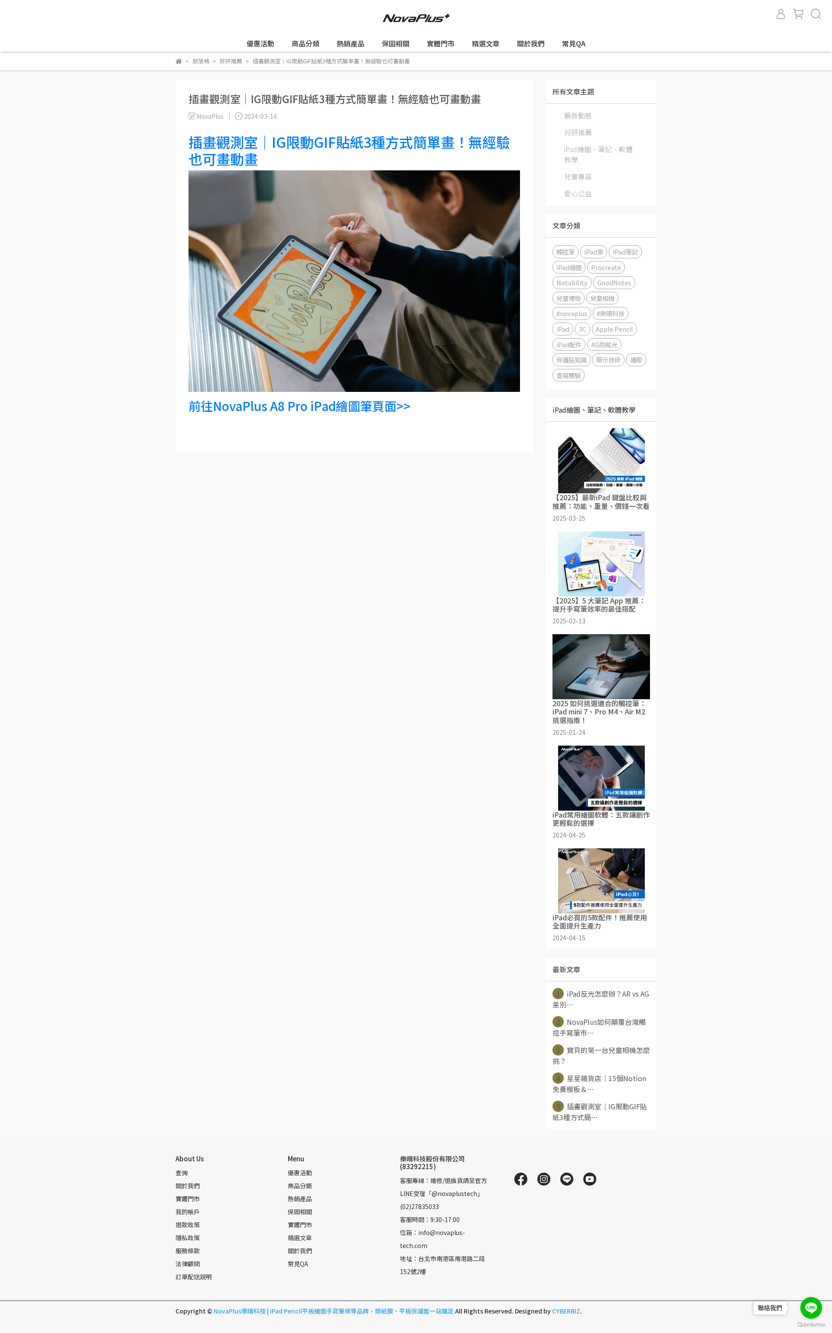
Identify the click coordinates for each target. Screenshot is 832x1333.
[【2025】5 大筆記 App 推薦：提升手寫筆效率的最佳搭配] (601, 563)
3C (582, 328)
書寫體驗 (568, 375)
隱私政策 (188, 1237)
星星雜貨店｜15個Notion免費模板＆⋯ (599, 1083)
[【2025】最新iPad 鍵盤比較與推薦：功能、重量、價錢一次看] (601, 460)
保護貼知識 (571, 359)
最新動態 (578, 115)
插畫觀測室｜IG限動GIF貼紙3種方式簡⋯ (599, 1111)
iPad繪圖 (569, 267)
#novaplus (571, 313)
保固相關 (396, 43)
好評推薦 (578, 132)
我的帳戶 (188, 1211)
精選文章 (486, 43)
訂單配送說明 (194, 1276)
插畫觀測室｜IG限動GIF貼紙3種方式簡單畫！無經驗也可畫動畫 (349, 150)
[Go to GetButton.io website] (811, 1324)
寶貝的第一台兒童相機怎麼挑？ (601, 1055)
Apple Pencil (614, 328)
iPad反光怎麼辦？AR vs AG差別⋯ (600, 999)
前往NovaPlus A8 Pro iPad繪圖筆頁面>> (299, 405)
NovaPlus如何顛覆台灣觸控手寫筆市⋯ (599, 1027)
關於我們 (531, 43)
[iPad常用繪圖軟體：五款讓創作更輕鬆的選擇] (601, 778)
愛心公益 (578, 193)
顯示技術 (608, 359)
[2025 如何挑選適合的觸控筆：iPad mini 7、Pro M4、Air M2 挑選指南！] (601, 666)
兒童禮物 (568, 298)
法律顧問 (188, 1263)
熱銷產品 (350, 43)
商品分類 (305, 43)
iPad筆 (593, 251)
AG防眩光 (604, 344)
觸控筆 (565, 251)
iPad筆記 (625, 251)
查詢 (182, 1172)
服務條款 (188, 1250)
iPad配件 (569, 344)
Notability (572, 282)
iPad (562, 328)
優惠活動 (260, 43)
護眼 (636, 359)
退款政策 (188, 1224)
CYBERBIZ (566, 1311)
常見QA (573, 43)
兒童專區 (578, 176)
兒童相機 (602, 298)
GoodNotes (614, 282)
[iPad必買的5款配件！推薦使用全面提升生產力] (601, 880)
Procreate (606, 267)
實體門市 (441, 43)
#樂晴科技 (610, 313)
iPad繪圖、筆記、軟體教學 (598, 154)
